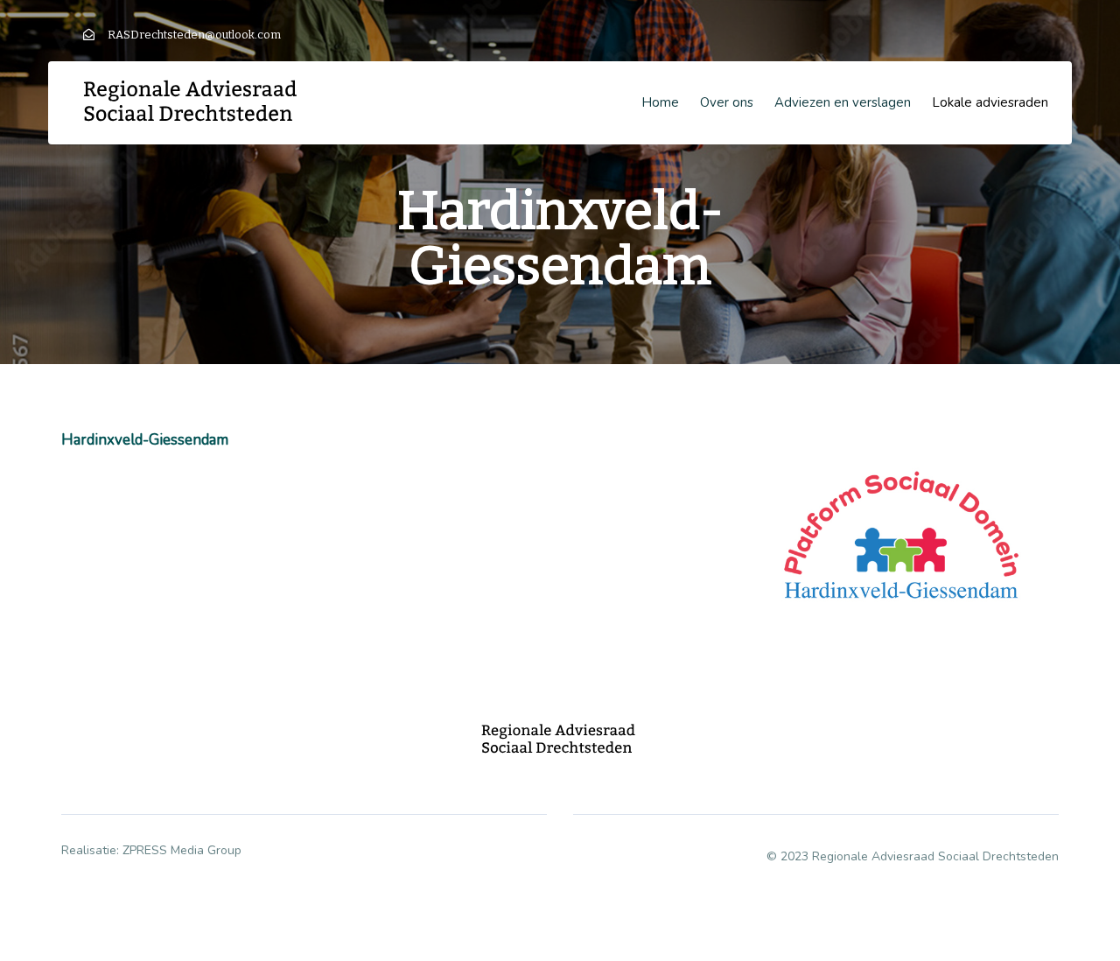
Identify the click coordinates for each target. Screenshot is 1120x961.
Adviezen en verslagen (842, 102)
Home (660, 102)
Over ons (726, 102)
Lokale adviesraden (990, 102)
